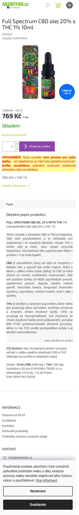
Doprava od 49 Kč (13, 415)
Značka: (14, 38)
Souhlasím (38, 505)
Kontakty (8, 425)
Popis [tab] (9, 204)
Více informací (46, 480)
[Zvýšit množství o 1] (17, 144)
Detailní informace (14, 185)
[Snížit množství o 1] (17, 148)
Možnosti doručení (14, 135)
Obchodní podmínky (15, 431)
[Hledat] (47, 5)
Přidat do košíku (39, 146)
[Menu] (69, 5)
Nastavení (38, 491)
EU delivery (9, 420)
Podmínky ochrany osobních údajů (24, 436)
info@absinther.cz (20, 457)
